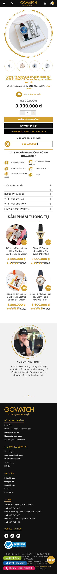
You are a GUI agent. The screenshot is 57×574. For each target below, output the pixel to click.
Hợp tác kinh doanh (12, 459)
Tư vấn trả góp (28, 126)
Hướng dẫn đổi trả (11, 432)
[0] (51, 3)
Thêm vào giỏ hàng (28, 119)
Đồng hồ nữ (9, 481)
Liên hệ (7, 466)
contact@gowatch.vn (42, 566)
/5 (23, 263)
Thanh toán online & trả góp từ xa (28, 132)
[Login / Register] (45, 3)
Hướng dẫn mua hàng (13, 436)
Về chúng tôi (9, 451)
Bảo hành (8, 425)
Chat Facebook (16, 563)
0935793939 (29, 144)
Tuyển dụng (9, 462)
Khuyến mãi (9, 492)
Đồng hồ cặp (9, 485)
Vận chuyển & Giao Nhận (14, 440)
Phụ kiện (8, 489)
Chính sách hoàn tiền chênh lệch (17, 429)
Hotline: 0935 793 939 (20, 568)
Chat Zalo (13, 558)
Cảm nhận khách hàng (13, 455)
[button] (28, 396)
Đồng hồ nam (9, 478)
